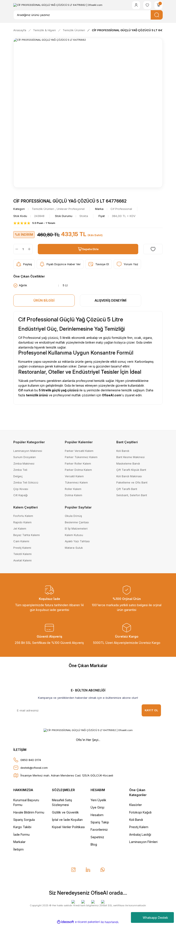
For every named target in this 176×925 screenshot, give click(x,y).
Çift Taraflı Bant (126, 489)
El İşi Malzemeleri (76, 528)
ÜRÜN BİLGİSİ (44, 300)
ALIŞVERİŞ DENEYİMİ (110, 300)
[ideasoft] (65, 922)
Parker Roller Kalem (78, 463)
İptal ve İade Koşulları (67, 819)
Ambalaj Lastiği (140, 834)
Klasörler (135, 805)
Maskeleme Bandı (128, 463)
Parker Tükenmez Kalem (81, 457)
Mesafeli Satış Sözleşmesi (62, 802)
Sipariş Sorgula (24, 819)
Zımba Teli (20, 469)
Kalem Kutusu (74, 535)
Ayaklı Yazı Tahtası (77, 541)
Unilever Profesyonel (71, 209)
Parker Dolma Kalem (78, 469)
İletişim (18, 849)
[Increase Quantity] (30, 249)
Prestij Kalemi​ (22, 547)
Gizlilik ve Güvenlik (65, 812)
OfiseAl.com (111, 395)
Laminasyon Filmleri (143, 842)
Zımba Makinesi (23, 463)
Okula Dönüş (73, 516)
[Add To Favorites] (153, 249)
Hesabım (97, 815)
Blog (94, 844)
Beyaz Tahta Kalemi (26, 535)
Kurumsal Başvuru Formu (26, 802)
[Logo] (57, 5)
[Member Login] (136, 5)
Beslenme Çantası (77, 522)
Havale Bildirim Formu (28, 812)
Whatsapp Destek (155, 917)
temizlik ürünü (37, 395)
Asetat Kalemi (22, 560)
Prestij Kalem (138, 827)
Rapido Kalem (22, 522)
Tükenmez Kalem (76, 482)
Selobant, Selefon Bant (131, 495)
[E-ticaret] (87, 922)
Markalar (19, 842)
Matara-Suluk (74, 547)
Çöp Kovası (20, 489)
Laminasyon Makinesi (27, 450)
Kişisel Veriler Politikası (68, 827)
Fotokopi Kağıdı (140, 812)
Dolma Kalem (73, 495)
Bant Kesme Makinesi (130, 457)
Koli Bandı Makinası (129, 476)
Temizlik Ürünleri (43, 209)
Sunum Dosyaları (24, 457)
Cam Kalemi (21, 541)
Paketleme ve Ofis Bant (131, 482)
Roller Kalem (73, 489)
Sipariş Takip (100, 822)
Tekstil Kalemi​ (22, 554)
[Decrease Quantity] (15, 249)
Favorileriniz (99, 829)
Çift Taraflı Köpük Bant (131, 469)
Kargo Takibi (22, 827)
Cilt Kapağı (20, 495)
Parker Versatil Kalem (79, 450)
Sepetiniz (97, 837)
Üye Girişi (97, 807)
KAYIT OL (151, 710)
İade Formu (21, 834)
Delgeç (18, 476)
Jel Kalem (19, 528)
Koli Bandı (122, 450)
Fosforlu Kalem (23, 516)
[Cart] (158, 5)
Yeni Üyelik (98, 800)
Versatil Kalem (74, 476)
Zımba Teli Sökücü (25, 482)
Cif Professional (121, 209)
